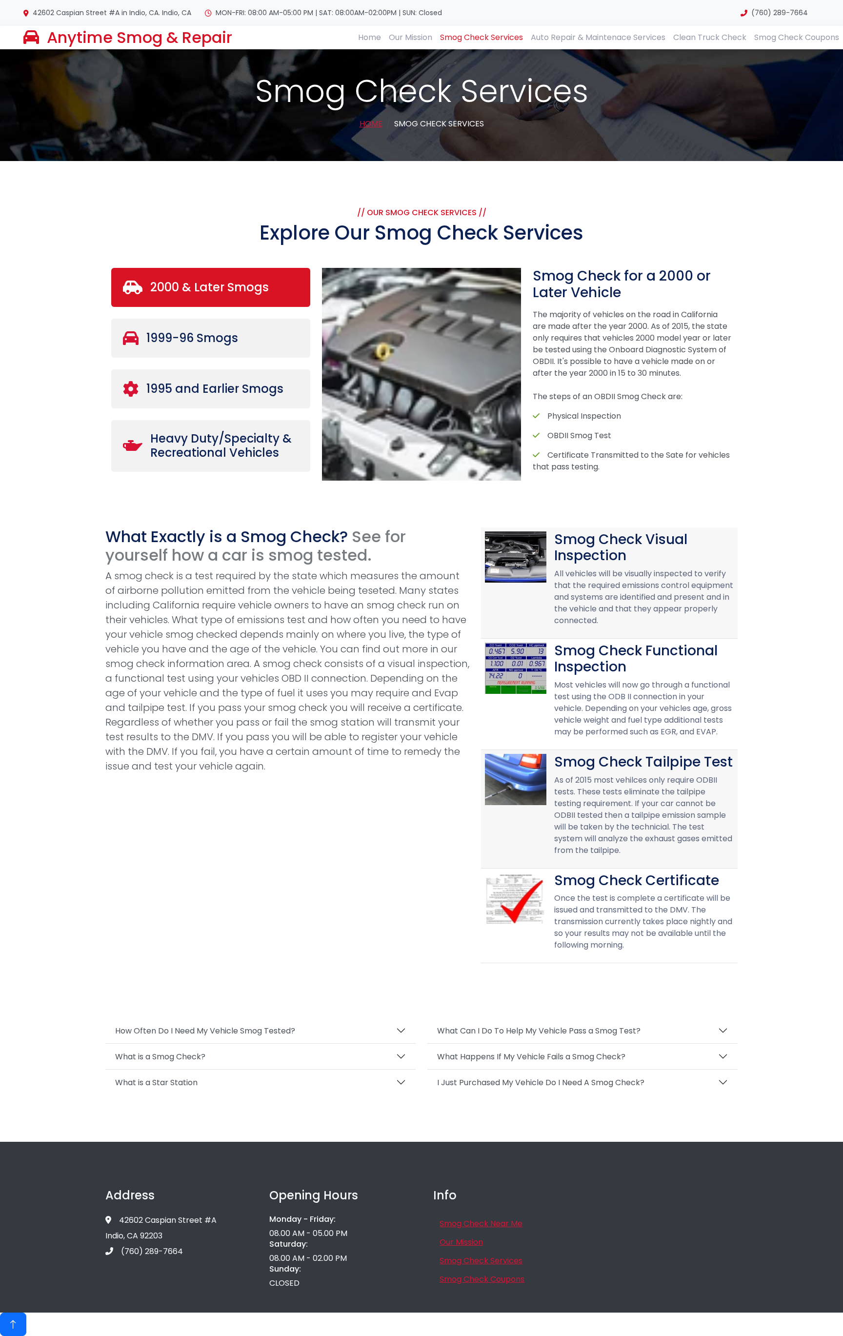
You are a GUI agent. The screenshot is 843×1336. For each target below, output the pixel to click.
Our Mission (410, 37)
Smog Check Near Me (481, 1223)
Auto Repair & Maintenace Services (598, 37)
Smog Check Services (481, 37)
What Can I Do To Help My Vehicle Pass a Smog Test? (539, 1030)
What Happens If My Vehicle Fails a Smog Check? (531, 1056)
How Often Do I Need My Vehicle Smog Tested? (205, 1030)
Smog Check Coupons (796, 37)
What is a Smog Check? (160, 1056)
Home (369, 37)
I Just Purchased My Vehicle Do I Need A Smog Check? (540, 1082)
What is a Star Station (156, 1082)
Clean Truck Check (709, 37)
